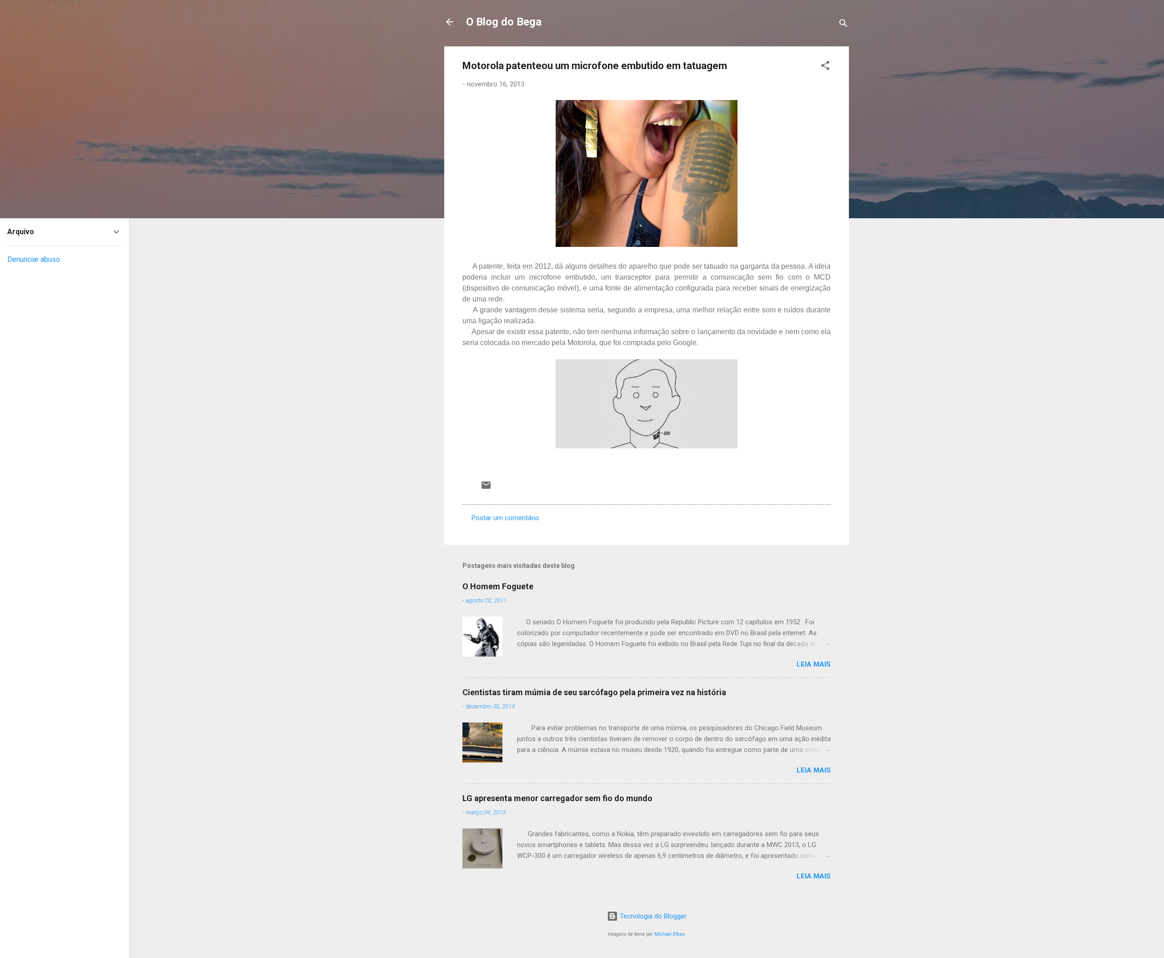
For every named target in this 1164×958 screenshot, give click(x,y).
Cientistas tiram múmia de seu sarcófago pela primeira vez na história (594, 692)
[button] (825, 67)
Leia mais (814, 664)
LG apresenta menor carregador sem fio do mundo (557, 798)
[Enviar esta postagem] (486, 488)
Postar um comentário (505, 518)
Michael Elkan (669, 934)
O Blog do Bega (504, 21)
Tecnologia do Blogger (652, 916)
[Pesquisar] (843, 25)
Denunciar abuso (33, 259)
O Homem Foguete (497, 586)
